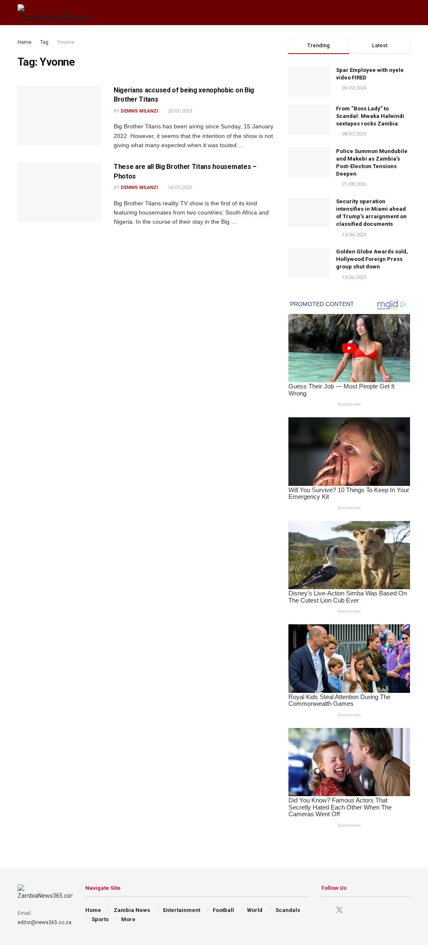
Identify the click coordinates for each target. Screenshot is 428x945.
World (254, 910)
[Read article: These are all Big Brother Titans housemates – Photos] (59, 192)
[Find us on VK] (369, 910)
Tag (44, 42)
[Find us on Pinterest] (354, 910)
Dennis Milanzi (139, 111)
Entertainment (181, 910)
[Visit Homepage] (55, 12)
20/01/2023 (179, 111)
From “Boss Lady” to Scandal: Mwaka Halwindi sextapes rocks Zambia (370, 116)
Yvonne (65, 42)
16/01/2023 (179, 187)
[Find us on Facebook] (324, 910)
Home (24, 42)
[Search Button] (406, 12)
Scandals (287, 910)
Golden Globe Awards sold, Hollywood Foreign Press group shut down (372, 259)
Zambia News (132, 910)
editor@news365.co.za (44, 922)
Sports (100, 919)
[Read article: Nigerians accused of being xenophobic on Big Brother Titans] (59, 116)
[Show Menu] (391, 12)
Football (223, 910)
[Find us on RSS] (383, 910)
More (128, 919)
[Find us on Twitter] (339, 910)
